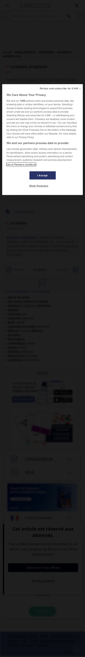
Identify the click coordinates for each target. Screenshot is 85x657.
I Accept (42, 175)
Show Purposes (38, 185)
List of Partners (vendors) (21, 164)
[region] (42, 139)
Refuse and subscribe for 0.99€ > (60, 88)
